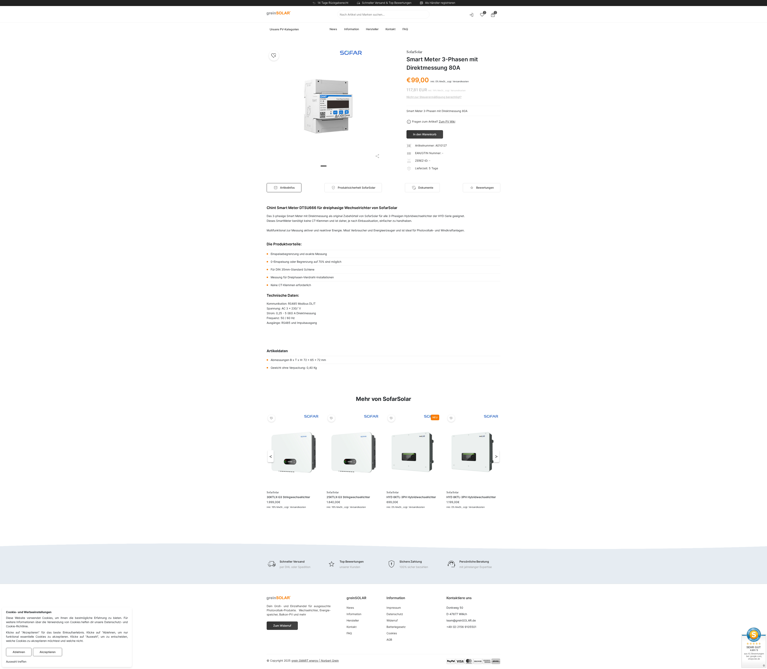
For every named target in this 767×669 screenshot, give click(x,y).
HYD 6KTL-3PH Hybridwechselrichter (411, 497)
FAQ (405, 29)
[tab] (353, 187)
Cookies (391, 633)
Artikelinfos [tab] (287, 187)
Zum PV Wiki (447, 121)
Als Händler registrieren (440, 2)
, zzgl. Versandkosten (294, 507)
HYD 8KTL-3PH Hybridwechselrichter (471, 497)
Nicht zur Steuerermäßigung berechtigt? (434, 97)
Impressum (393, 607)
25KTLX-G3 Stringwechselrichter (348, 497)
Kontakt (390, 29)
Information (351, 29)
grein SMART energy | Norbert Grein (315, 660)
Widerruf (392, 620)
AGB (389, 639)
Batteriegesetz (396, 626)
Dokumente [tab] (425, 187)
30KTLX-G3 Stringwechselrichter (288, 497)
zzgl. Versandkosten (458, 81)
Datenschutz (394, 614)
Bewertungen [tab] (485, 187)
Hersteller (372, 29)
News (333, 29)
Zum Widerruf (282, 625)
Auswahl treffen (16, 661)
